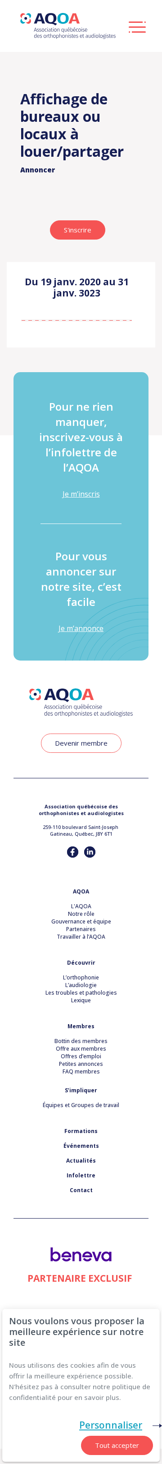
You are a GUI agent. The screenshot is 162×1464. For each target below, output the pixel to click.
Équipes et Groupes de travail (81, 1105)
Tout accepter (117, 1445)
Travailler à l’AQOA (81, 936)
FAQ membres (81, 1071)
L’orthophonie (81, 977)
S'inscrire (77, 229)
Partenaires (81, 929)
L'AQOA (81, 906)
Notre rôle (81, 914)
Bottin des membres (81, 1041)
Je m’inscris (81, 494)
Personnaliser (110, 1425)
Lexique (81, 1000)
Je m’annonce (81, 628)
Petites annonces (81, 1064)
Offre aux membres (81, 1048)
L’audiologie (81, 985)
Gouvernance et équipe (81, 921)
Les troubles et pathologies (81, 992)
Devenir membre (81, 742)
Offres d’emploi (81, 1056)
